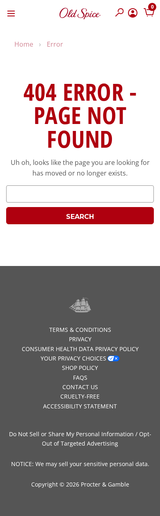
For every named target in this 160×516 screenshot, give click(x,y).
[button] (119, 13)
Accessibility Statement (80, 406)
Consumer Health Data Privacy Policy (80, 349)
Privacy (80, 339)
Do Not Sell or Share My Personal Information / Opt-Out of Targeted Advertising (80, 438)
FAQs (80, 377)
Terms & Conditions (80, 329)
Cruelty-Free (80, 396)
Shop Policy (80, 368)
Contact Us (80, 387)
